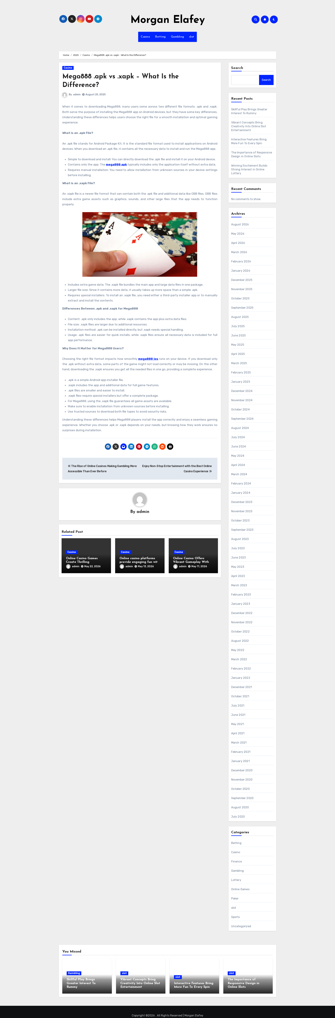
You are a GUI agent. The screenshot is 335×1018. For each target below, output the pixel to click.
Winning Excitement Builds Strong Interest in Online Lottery (249, 169)
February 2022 (241, 668)
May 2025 (237, 344)
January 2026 (240, 270)
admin (77, 94)
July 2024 (238, 437)
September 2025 (242, 307)
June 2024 (238, 446)
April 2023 (238, 576)
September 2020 (242, 798)
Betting (160, 36)
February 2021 (241, 752)
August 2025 (240, 317)
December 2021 (241, 687)
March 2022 (239, 659)
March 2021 (239, 742)
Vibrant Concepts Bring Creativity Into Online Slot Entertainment (248, 126)
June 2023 (238, 557)
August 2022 (240, 640)
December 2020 (242, 770)
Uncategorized (241, 926)
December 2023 (241, 502)
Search (237, 68)
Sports (235, 917)
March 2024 (239, 474)
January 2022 (240, 677)
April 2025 (238, 354)
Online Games (240, 889)
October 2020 (240, 789)
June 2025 (238, 335)
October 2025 (240, 298)
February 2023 (241, 594)
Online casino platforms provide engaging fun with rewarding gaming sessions (140, 562)
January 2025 (240, 381)
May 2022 (237, 650)
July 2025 (238, 326)
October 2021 (240, 696)
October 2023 (240, 520)
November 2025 (241, 289)
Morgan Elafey (167, 20)
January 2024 (240, 492)
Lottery (236, 880)
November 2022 (242, 622)
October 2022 (240, 631)
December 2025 (241, 280)
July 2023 (238, 548)
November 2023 (241, 511)
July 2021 (237, 705)
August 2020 (240, 807)
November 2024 (242, 400)
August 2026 (240, 224)
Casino (145, 36)
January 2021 (240, 761)
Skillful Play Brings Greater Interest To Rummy (81, 983)
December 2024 (242, 391)
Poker (235, 898)
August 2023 (240, 539)
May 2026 (237, 233)
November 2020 (242, 779)
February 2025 (241, 372)
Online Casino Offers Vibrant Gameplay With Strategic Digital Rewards (192, 562)
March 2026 (239, 252)
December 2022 (242, 613)
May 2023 (237, 566)
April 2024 (238, 465)
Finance (236, 861)
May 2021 (237, 724)
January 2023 (240, 603)
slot (191, 36)
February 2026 (241, 261)
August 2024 (240, 428)
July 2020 (238, 816)
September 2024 (242, 418)
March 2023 (239, 585)
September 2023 (242, 529)
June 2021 (238, 714)
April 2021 (238, 733)
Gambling (177, 36)
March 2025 (239, 363)
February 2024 (241, 483)
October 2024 (240, 409)
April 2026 (238, 243)
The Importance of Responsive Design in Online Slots (243, 983)
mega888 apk (116, 164)
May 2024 (237, 455)
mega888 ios (148, 359)
